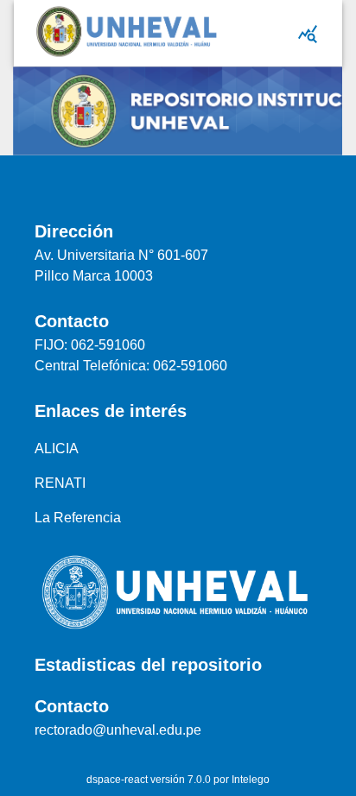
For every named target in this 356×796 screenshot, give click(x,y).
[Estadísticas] (307, 33)
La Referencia (78, 517)
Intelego (251, 780)
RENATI (60, 483)
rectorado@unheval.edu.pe (118, 730)
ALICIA (57, 448)
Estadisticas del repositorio (148, 664)
